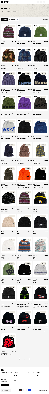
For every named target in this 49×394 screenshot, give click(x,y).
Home (2, 6)
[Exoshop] (2, 369)
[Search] (41, 2)
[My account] (38, 2)
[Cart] (44, 2)
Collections (7, 6)
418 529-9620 (4, 377)
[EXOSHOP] (5, 2)
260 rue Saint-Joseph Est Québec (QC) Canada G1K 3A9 (6, 374)
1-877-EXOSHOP (4, 379)
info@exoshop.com (5, 381)
